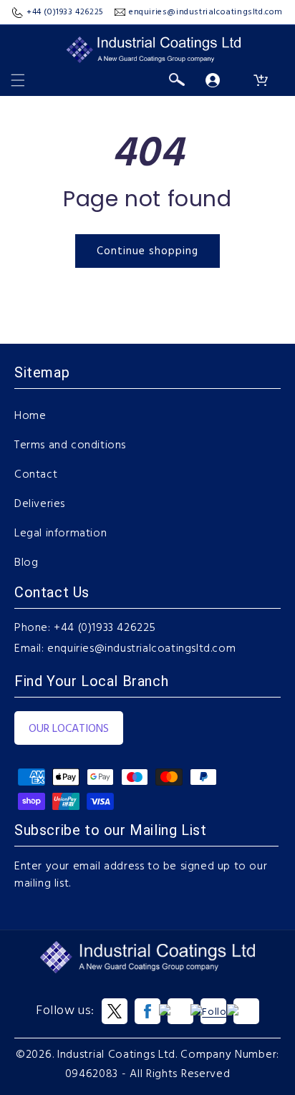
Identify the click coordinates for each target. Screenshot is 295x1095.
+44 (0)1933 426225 (105, 628)
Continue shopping (147, 251)
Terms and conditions (70, 445)
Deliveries (39, 504)
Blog (26, 563)
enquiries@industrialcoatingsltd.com (141, 648)
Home (30, 416)
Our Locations (69, 729)
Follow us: (65, 1011)
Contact (35, 475)
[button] (18, 80)
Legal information (60, 533)
